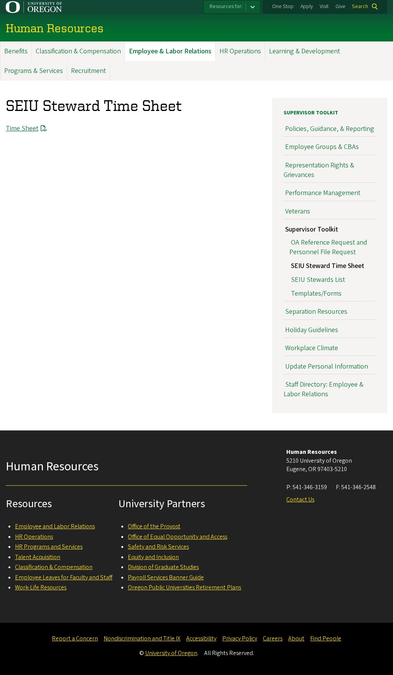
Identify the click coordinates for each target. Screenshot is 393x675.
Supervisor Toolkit (311, 113)
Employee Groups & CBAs (322, 147)
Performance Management (322, 193)
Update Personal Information (326, 366)
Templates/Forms (316, 293)
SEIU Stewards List (318, 280)
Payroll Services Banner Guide (166, 577)
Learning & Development (304, 51)
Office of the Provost (154, 526)
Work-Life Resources (40, 587)
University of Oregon (171, 653)
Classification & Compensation (78, 51)
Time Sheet (22, 128)
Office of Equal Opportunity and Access (177, 537)
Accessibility (201, 638)
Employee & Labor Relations (170, 51)
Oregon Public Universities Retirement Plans (184, 587)
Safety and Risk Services (158, 547)
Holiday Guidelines (311, 330)
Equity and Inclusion (153, 557)
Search (360, 6)
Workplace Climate (311, 348)
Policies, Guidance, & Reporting (329, 129)
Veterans (297, 211)
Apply (307, 6)
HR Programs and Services (49, 547)
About (296, 638)
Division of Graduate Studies (163, 567)
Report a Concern (75, 638)
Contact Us (300, 499)
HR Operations (240, 51)
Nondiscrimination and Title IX (142, 638)
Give (340, 6)
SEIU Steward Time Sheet (327, 266)
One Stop (283, 6)
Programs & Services (33, 71)
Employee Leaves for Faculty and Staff (63, 577)
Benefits (16, 51)
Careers (272, 638)
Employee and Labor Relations (55, 526)
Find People (325, 638)
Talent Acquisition (37, 557)
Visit (324, 6)
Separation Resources (316, 311)
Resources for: (226, 6)
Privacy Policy (239, 638)
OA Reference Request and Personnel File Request (328, 247)
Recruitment (88, 71)
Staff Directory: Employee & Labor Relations (323, 389)
